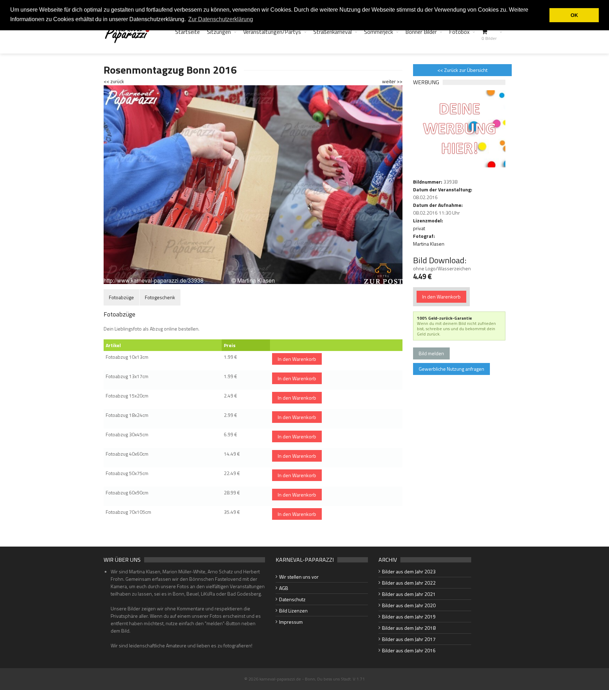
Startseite (187, 31)
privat (419, 228)
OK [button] (574, 15)
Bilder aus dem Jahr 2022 (409, 582)
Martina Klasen (428, 243)
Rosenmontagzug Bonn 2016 (170, 70)
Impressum (291, 622)
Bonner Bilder (421, 31)
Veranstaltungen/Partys (272, 31)
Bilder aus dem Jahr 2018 (409, 628)
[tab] (121, 297)
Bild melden (431, 353)
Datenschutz (292, 599)
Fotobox (459, 31)
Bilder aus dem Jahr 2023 (409, 571)
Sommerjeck (378, 31)
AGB (283, 588)
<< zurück (114, 81)
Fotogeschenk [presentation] (160, 297)
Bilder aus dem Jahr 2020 (409, 605)
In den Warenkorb (297, 359)
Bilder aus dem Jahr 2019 (409, 616)
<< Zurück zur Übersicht (462, 70)
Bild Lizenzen (293, 610)
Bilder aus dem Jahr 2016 (409, 650)
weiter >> (392, 81)
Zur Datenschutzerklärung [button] (220, 19)
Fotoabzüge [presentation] (121, 297)
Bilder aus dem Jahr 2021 (409, 594)
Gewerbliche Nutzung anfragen (451, 368)
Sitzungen (219, 31)
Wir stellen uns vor (299, 576)
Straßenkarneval (332, 31)
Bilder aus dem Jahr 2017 (409, 639)
